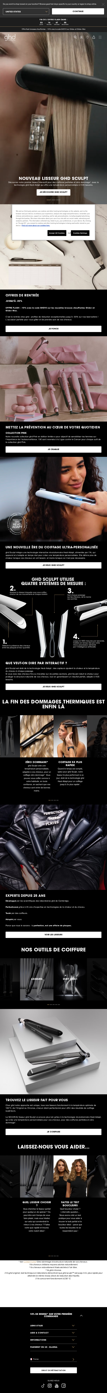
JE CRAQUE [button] (53, 450)
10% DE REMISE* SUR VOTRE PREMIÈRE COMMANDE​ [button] (51, 1315)
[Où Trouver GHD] (87, 37)
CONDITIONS (30, 1262)
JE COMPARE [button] (53, 1132)
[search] (75, 36)
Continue (78, 12)
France (36, 1359)
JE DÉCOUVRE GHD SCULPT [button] (53, 192)
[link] (53, 22)
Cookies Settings (80, 233)
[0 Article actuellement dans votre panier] (93, 37)
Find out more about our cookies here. (36, 225)
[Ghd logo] (9, 37)
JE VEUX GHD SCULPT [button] (53, 565)
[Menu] (100, 37)
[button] (53, 1326)
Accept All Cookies (57, 233)
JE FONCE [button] (53, 329)
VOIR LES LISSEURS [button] (53, 935)
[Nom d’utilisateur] (81, 37)
